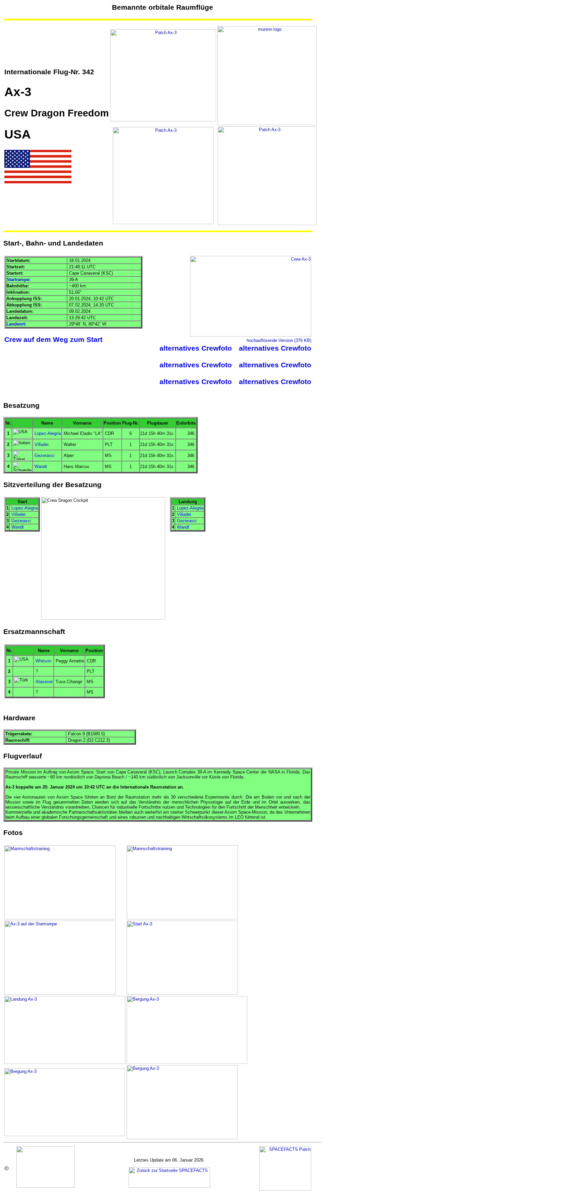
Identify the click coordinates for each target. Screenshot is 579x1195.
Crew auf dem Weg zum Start (53, 340)
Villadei (42, 444)
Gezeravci (44, 455)
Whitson (43, 660)
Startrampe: (18, 279)
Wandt (41, 466)
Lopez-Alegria (48, 433)
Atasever (44, 681)
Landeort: (16, 324)
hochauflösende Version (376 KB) (279, 340)
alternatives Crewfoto (195, 348)
